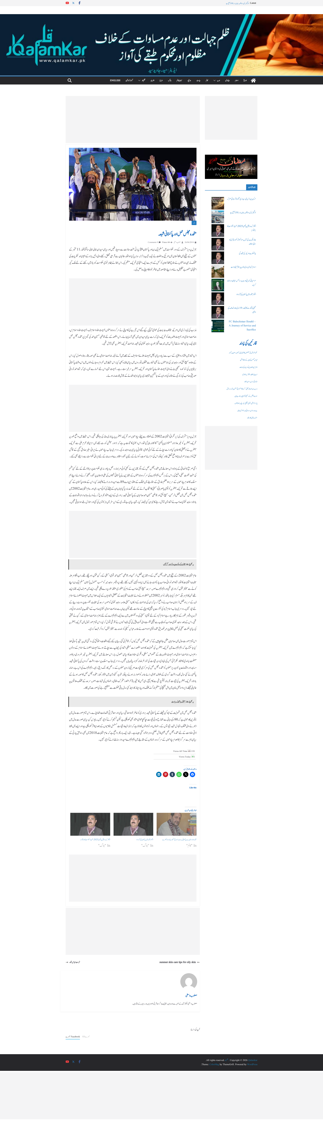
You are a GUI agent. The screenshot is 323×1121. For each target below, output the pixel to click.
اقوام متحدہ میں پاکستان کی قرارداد (144, 839)
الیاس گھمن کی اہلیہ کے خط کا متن (248, 360)
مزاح (161, 80)
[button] (215, 80)
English (115, 80)
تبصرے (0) (86, 1036)
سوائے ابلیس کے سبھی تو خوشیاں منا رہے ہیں (246, 396)
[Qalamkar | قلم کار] (161, 16)
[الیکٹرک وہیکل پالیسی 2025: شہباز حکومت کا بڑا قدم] (90, 824)
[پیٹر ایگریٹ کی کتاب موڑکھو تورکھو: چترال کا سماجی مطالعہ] (217, 244)
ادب (218, 80)
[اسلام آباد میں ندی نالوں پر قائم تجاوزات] (217, 271)
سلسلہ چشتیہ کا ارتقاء (252, 417)
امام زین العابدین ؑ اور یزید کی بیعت (248, 367)
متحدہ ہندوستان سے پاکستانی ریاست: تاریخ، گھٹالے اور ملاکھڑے (179, 839)
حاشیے (189, 80)
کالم (207, 80)
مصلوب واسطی (177, 242)
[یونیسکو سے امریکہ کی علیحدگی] (217, 257)
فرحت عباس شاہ (75, 962)
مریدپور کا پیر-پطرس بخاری (249, 374)
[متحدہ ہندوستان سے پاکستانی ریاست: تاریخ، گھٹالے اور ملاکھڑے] (176, 824)
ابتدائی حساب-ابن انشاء (250, 381)
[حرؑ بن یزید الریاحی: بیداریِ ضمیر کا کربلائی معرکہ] (217, 203)
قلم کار (143, 80)
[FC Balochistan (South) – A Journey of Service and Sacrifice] (217, 326)
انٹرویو (152, 80)
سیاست (198, 80)
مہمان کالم (179, 80)
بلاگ (169, 80)
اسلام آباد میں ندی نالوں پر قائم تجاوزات (243, 267)
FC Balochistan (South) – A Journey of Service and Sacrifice (242, 326)
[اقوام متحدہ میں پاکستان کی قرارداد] (133, 824)
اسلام (236, 80)
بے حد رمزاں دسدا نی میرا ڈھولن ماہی (247, 410)
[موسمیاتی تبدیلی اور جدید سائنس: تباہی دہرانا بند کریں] (217, 285)
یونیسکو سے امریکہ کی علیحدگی (247, 253)
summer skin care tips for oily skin (177, 962)
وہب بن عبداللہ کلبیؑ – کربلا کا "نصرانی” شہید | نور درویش (242, 388)
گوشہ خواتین (129, 80)
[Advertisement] (133, 119)
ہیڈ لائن (227, 80)
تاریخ (245, 80)
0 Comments (153, 242)
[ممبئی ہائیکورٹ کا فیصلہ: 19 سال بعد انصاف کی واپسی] (217, 312)
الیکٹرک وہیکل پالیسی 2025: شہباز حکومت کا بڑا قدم (95, 839)
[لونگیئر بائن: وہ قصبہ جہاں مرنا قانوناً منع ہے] (217, 217)
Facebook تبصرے (73, 1036)
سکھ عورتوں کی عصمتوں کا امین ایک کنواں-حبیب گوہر (243, 352)
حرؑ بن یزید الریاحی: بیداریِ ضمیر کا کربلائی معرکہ (236, 3)
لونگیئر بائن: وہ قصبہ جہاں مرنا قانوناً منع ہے (243, 212)
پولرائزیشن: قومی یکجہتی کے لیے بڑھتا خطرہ (246, 403)
